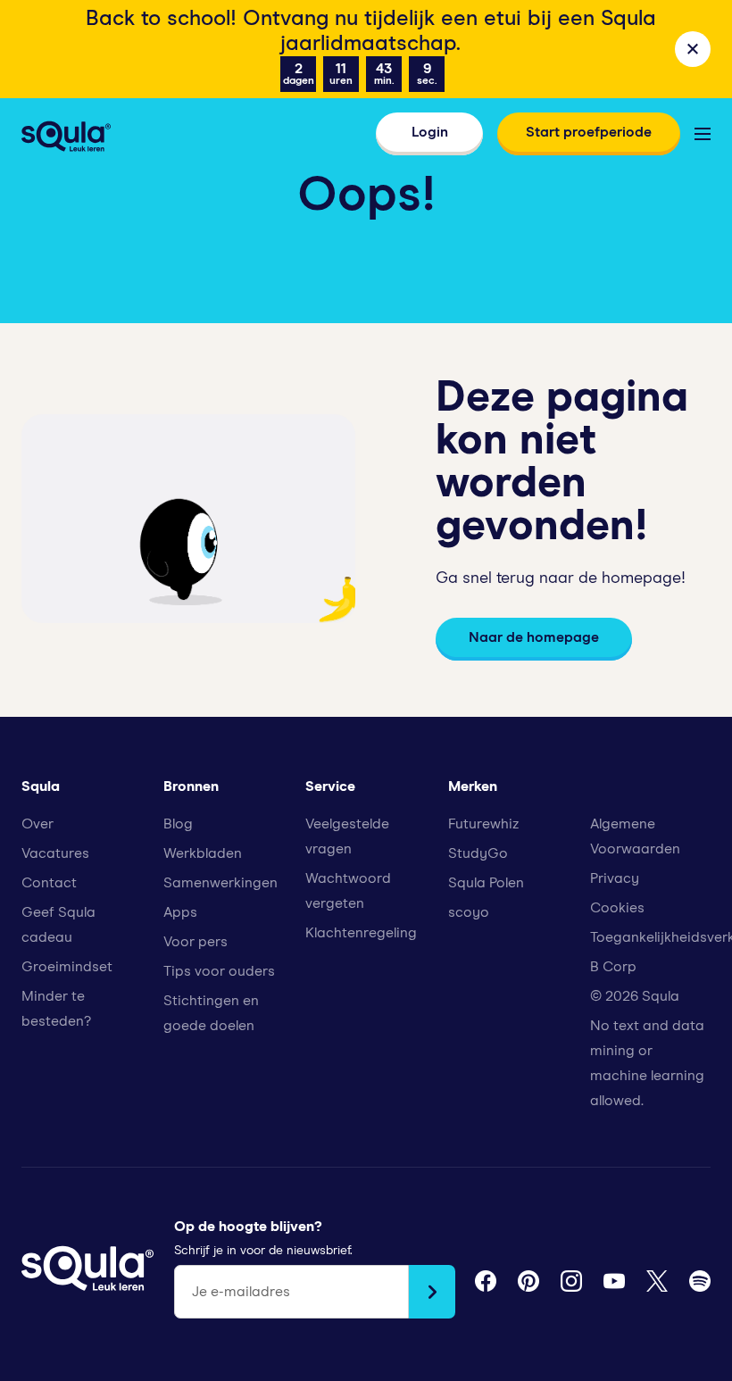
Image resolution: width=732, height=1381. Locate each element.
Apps (180, 912)
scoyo (468, 912)
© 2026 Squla (634, 996)
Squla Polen (486, 883)
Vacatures (55, 853)
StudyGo (478, 853)
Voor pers (195, 942)
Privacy (614, 878)
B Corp (613, 967)
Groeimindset (66, 967)
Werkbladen (202, 853)
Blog (178, 824)
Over (37, 824)
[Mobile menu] (703, 134)
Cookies (617, 908)
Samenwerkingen (220, 883)
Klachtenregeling (361, 933)
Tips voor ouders (219, 971)
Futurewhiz (483, 824)
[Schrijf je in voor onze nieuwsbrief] (432, 1292)
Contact (49, 883)
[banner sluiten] (693, 49)
